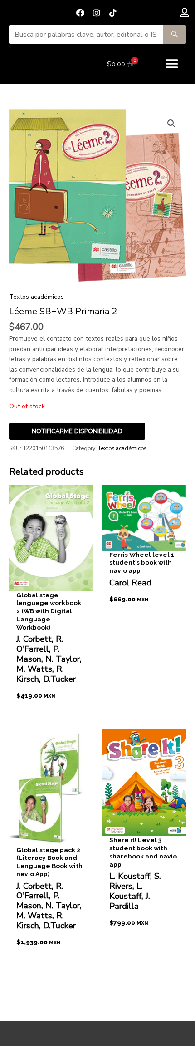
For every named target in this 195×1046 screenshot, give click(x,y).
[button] (172, 64)
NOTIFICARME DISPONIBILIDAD (77, 431)
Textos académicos (36, 296)
